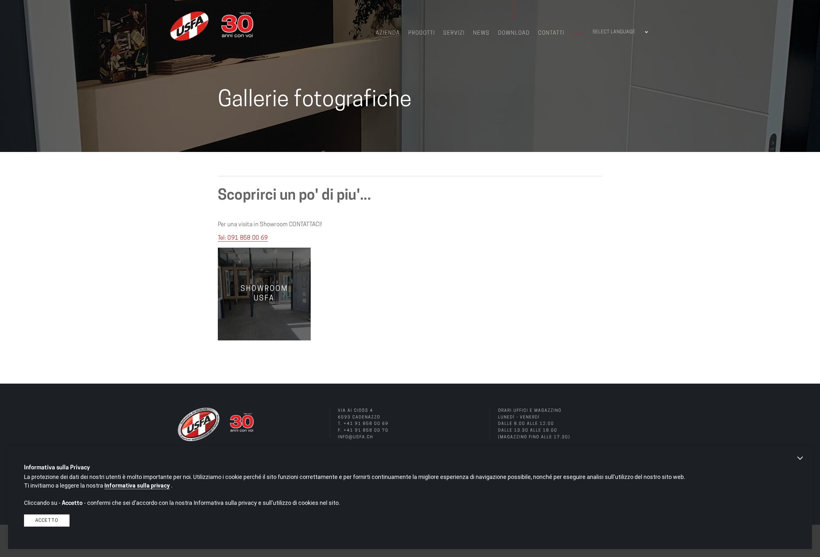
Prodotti (421, 33)
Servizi (454, 33)
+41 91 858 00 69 (366, 424)
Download (514, 33)
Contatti (551, 33)
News (481, 33)
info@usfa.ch (355, 437)
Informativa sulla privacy (137, 485)
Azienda (388, 33)
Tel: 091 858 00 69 (243, 238)
